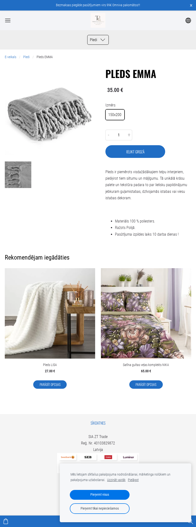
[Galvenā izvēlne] (7, 20)
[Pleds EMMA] (18, 174)
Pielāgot (133, 480)
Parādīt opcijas (50, 384)
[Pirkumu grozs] (5, 521)
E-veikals (10, 57)
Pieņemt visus (99, 495)
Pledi (26, 57)
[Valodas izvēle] (188, 20)
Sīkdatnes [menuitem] (98, 423)
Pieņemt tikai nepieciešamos (100, 508)
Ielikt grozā (135, 152)
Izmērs (110, 105)
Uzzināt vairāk (116, 480)
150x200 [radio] (114, 114)
